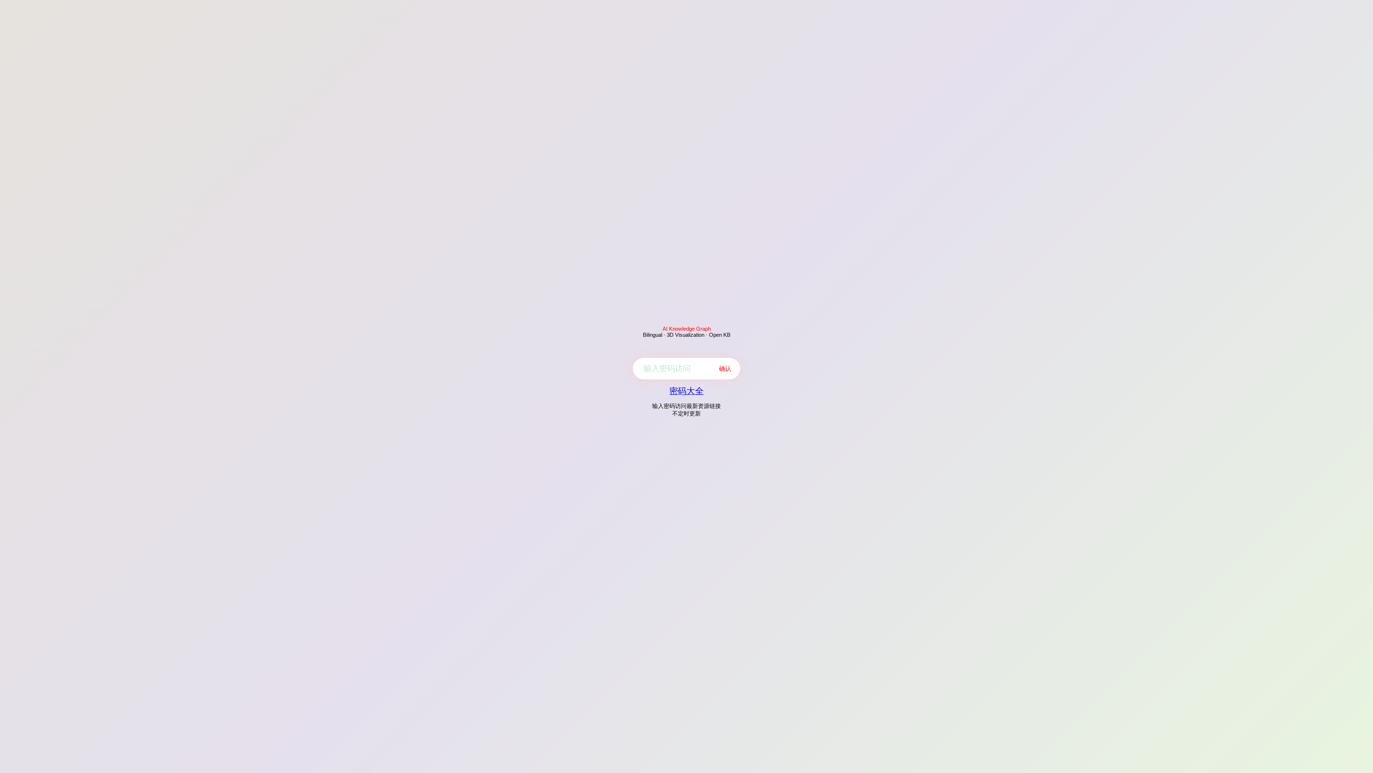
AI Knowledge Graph (687, 329)
